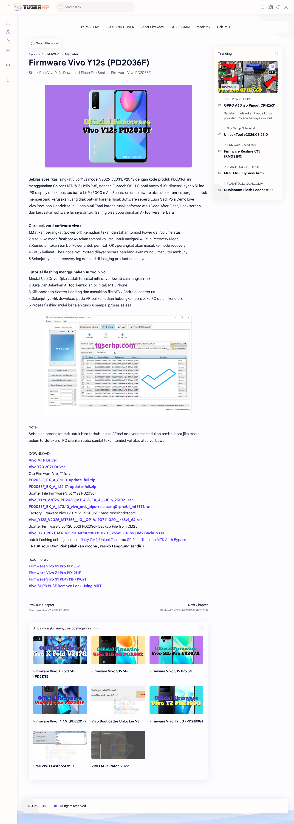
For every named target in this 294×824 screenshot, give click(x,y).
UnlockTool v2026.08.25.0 (246, 134)
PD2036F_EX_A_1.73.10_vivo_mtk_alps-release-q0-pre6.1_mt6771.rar (90, 506)
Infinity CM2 (87, 540)
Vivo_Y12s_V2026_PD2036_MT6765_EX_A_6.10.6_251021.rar (81, 500)
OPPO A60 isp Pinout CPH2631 (249, 105)
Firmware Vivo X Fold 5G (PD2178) (54, 674)
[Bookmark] (262, 6)
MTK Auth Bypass (171, 540)
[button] (278, 6)
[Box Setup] (235, 128)
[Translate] (270, 6)
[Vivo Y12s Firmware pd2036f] (118, 126)
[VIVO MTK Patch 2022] (118, 745)
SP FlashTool (137, 540)
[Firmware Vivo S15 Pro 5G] (176, 650)
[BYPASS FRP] (90, 27)
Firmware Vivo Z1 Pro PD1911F (55, 573)
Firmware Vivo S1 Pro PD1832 (54, 566)
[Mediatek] (203, 27)
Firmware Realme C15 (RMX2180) (242, 154)
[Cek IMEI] (223, 27)
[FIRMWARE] (235, 145)
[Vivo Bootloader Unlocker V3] (118, 700)
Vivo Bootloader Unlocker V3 (115, 721)
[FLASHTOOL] (236, 167)
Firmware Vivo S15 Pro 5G (171, 671)
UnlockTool (108, 540)
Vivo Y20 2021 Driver (47, 467)
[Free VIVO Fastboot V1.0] (60, 745)
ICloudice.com (112, 806)
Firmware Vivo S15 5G (109, 671)
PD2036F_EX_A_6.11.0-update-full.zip (62, 480)
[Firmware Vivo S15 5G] (118, 650)
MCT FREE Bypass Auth (244, 173)
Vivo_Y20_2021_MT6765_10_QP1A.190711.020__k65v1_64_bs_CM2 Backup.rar (96, 533)
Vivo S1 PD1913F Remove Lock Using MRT (65, 586)
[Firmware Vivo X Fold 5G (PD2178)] (60, 650)
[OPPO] (247, 99)
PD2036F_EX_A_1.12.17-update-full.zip (62, 486)
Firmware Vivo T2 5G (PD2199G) (176, 721)
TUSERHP (46, 806)
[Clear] (131, 7)
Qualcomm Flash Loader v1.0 (248, 190)
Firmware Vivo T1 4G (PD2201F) (59, 721)
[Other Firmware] (152, 27)
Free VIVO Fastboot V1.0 (53, 766)
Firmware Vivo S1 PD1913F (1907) (57, 579)
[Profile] (286, 6)
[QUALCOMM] (180, 27)
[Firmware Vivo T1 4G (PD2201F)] (60, 700)
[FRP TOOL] (253, 167)
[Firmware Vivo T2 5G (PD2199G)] (176, 700)
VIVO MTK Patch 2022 (110, 766)
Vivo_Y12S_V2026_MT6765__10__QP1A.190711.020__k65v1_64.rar (85, 520)
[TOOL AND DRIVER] (120, 27)
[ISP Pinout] (234, 99)
